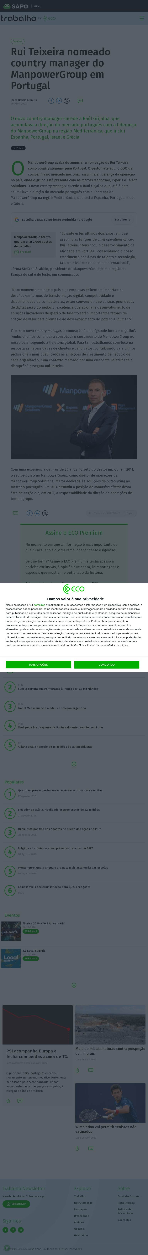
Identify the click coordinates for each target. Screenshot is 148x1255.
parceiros (39, 604)
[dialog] (74, 627)
